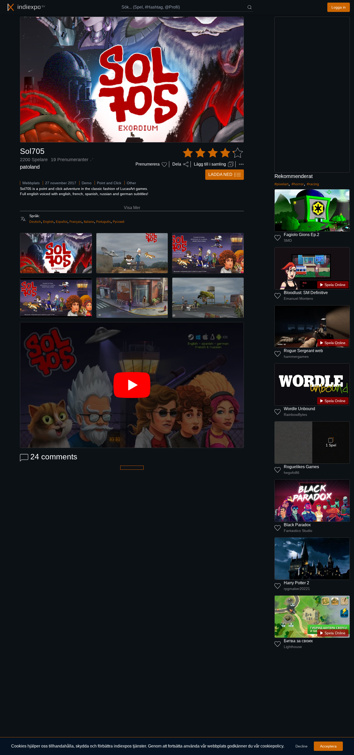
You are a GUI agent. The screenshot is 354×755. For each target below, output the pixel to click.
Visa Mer (132, 207)
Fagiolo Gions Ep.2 (301, 234)
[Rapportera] (241, 164)
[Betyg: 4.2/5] (213, 153)
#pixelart (281, 184)
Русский (118, 222)
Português (103, 222)
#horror (298, 184)
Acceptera (328, 746)
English (48, 222)
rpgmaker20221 (297, 589)
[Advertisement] (312, 94)
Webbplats (31, 183)
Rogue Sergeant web (303, 350)
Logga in (338, 7)
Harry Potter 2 (296, 583)
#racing (313, 184)
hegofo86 (291, 473)
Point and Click (109, 183)
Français (75, 222)
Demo (86, 183)
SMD (288, 240)
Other (131, 183)
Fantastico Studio (298, 531)
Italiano (89, 222)
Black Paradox (297, 525)
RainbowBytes (295, 414)
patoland (30, 167)
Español (61, 222)
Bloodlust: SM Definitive (306, 292)
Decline (301, 746)
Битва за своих (298, 641)
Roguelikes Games (301, 467)
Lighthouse (293, 647)
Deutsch (35, 222)
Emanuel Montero (298, 298)
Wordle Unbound (299, 409)
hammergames (296, 356)
